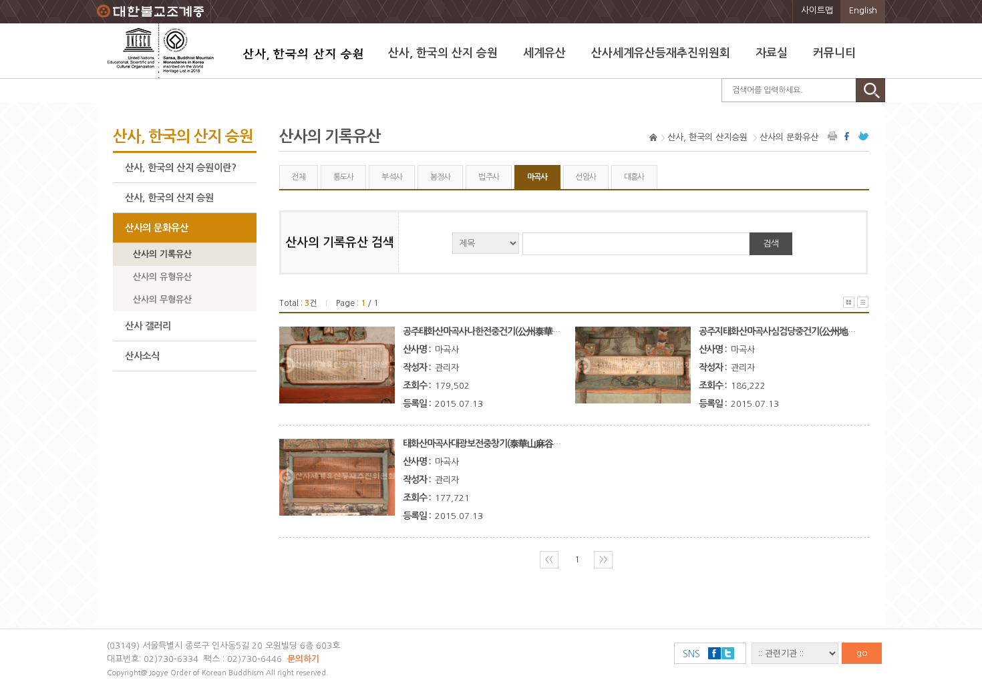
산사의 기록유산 (162, 254)
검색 (771, 243)
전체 (298, 177)
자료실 (772, 53)
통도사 (343, 177)
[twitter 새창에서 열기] (863, 136)
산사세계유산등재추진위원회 (660, 53)
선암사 (585, 177)
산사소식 (142, 356)
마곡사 (537, 177)
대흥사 (634, 177)
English (863, 10)
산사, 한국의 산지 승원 (443, 53)
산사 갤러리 (148, 326)
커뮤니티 (834, 53)
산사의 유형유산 (162, 277)
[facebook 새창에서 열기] (848, 136)
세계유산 (544, 53)
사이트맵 (817, 10)
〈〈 (549, 559)
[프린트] (833, 136)
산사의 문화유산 (156, 227)
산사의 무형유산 (162, 299)
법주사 (488, 177)
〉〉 (603, 559)
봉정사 (440, 177)
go (862, 653)
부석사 (391, 177)
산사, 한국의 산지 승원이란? (180, 167)
